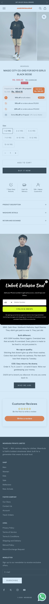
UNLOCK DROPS (24, 309)
